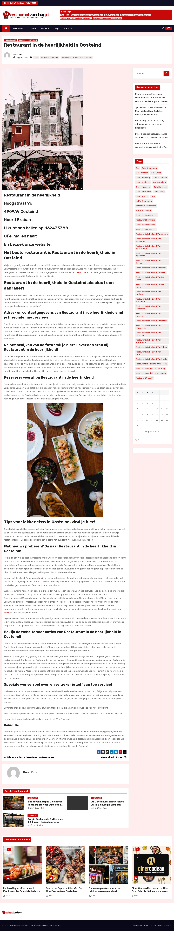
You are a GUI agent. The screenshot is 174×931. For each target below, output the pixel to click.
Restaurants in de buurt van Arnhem (148, 261)
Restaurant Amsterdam (146, 215)
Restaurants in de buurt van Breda (151, 267)
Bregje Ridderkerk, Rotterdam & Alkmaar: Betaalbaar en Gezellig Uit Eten (45, 822)
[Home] (6, 28)
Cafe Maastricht (143, 187)
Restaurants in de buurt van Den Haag (136, 15)
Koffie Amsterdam (144, 201)
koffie (7, 612)
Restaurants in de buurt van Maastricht (148, 326)
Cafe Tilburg (159, 191)
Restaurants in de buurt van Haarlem (148, 314)
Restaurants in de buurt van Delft (151, 272)
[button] (163, 28)
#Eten (35, 58)
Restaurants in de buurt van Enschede (148, 300)
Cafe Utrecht (142, 196)
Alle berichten (15, 925)
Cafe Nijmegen (160, 187)
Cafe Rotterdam (143, 191)
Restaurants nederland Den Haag (150, 368)
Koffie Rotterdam (143, 210)
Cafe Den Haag (143, 177)
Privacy (58, 925)
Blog (57, 28)
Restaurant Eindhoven (146, 224)
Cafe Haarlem (159, 182)
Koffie (44, 28)
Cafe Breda (156, 173)
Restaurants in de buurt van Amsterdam (87, 15)
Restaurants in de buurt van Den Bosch (150, 278)
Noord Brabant (10, 40)
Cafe (33, 28)
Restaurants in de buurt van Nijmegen (148, 333)
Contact (68, 28)
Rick (20, 54)
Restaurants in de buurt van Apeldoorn (148, 254)
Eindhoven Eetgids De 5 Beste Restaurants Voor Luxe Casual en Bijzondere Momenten (45, 804)
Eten (62, 15)
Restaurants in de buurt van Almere (152, 234)
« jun (137, 439)
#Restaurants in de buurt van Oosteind (77, 58)
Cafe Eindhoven (160, 177)
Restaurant (18, 28)
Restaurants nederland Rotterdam (151, 373)
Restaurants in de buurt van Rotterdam (76, 18)
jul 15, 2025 (96, 808)
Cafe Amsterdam (111, 15)
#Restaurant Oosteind (49, 58)
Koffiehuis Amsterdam (146, 205)
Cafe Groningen (143, 182)
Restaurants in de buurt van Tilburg (151, 347)
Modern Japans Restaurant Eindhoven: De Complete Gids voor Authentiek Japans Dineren (151, 98)
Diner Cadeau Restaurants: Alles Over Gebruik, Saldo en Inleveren (150, 890)
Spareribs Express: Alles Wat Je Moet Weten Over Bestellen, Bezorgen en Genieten (150, 111)
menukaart (80, 272)
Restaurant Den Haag (145, 220)
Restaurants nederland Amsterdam (107, 18)
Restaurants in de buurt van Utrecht (148, 353)
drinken (62, 371)
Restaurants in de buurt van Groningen (148, 307)
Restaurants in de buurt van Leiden (151, 320)
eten (39, 578)
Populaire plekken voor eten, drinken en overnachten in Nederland (149, 124)
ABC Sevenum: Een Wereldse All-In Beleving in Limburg (107, 803)
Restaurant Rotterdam (146, 229)
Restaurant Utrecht (144, 378)
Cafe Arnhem (142, 173)
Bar (67, 15)
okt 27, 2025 (33, 808)
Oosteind (22, 40)
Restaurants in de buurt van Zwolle (151, 359)
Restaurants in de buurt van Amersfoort (148, 240)
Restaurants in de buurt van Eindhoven (148, 292)
